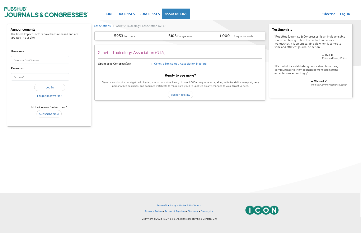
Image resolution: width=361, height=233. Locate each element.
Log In (345, 14)
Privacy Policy (153, 211)
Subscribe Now (49, 114)
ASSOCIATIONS (176, 14)
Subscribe (328, 14)
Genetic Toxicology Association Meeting (180, 63)
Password (17, 68)
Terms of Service (175, 211)
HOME (108, 14)
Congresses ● (178, 205)
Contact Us (207, 211)
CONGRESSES (150, 14)
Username (17, 51)
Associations (102, 26)
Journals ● (163, 205)
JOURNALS (126, 14)
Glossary (193, 211)
